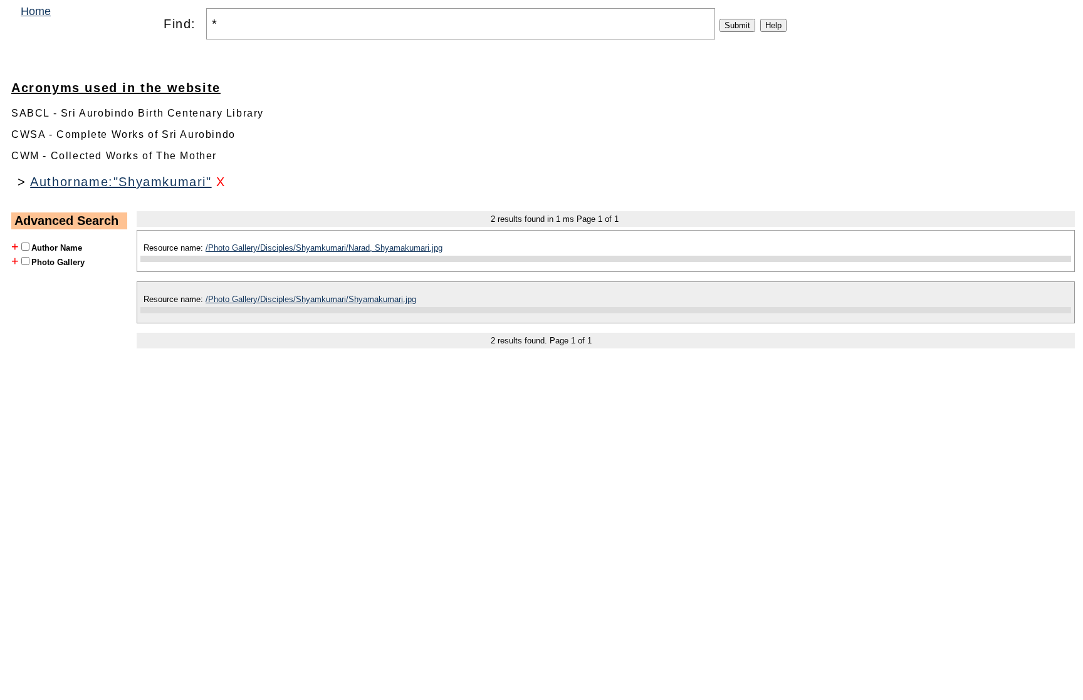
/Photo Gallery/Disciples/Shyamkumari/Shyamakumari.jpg (311, 299)
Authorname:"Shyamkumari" (120, 182)
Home (36, 11)
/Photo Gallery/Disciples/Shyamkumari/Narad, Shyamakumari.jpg (324, 248)
